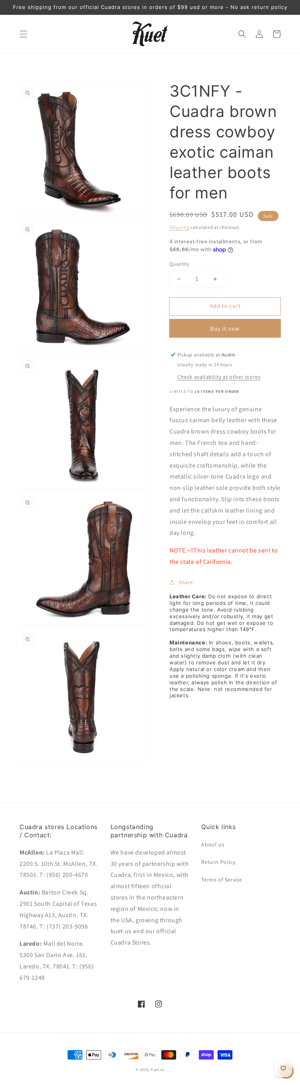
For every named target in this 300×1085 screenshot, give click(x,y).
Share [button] (186, 582)
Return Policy (218, 861)
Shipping (179, 227)
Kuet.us (157, 1069)
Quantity (179, 264)
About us (212, 844)
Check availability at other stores (219, 376)
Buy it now (225, 328)
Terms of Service (221, 879)
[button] (23, 34)
